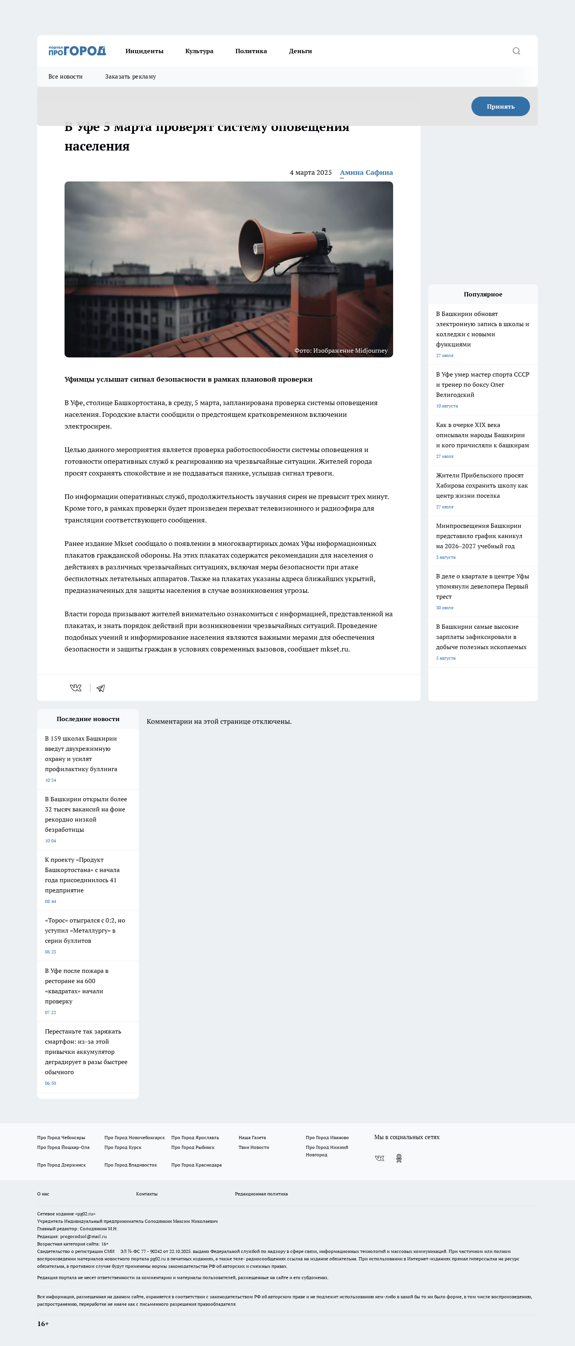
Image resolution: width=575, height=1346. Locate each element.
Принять (501, 106)
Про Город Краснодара (196, 1165)
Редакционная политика (261, 1194)
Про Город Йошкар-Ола (63, 1147)
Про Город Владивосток (130, 1165)
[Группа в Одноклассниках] (399, 1158)
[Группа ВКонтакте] (379, 1158)
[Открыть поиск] (516, 51)
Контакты (147, 1194)
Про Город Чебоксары (61, 1137)
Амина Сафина (366, 172)
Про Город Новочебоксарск (134, 1137)
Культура (199, 51)
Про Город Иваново (327, 1137)
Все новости (66, 76)
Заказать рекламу (130, 76)
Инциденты (145, 51)
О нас (43, 1194)
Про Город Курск (122, 1147)
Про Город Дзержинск (61, 1165)
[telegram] (103, 687)
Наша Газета (252, 1137)
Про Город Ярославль (195, 1137)
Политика (251, 51)
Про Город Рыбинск (192, 1147)
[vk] (76, 687)
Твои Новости (254, 1147)
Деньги (300, 51)
